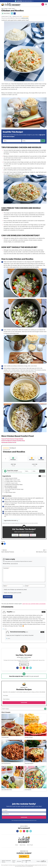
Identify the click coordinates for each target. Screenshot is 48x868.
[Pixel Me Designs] (43, 861)
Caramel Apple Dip (28, 789)
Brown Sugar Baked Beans (6, 763)
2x (42, 476)
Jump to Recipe (6, 13)
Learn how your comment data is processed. (34, 603)
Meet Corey (23, 664)
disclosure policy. (25, 18)
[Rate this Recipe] (12, 13)
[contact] (30, 668)
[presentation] (12, 725)
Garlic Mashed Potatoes (7, 551)
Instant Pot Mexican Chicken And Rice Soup (13, 440)
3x (44, 476)
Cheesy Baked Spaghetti (29, 763)
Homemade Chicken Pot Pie (8, 442)
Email (27, 586)
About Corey (22, 844)
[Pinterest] (24, 668)
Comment (6, 568)
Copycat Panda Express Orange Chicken (12, 439)
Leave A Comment (24, 535)
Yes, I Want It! (23, 856)
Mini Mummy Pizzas (41, 551)
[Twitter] (27, 668)
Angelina (9, 611)
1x (39, 476)
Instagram (16, 535)
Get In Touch (30, 844)
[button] (23, 16)
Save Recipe (41, 459)
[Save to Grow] (15, 13)
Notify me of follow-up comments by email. (15, 589)
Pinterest (33, 535)
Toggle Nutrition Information (10, 520)
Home (16, 844)
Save (43, 140)
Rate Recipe (31, 459)
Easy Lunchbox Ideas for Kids (7, 789)
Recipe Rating (6, 563)
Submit (42, 471)
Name (5, 586)
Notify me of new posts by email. (12, 592)
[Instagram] (21, 668)
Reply (43, 611)
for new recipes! (24, 1)
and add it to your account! (24, 676)
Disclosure (19, 861)
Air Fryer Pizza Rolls (5, 737)
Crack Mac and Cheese (29, 737)
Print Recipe (13, 459)
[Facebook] (17, 668)
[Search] (45, 709)
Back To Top (28, 860)
